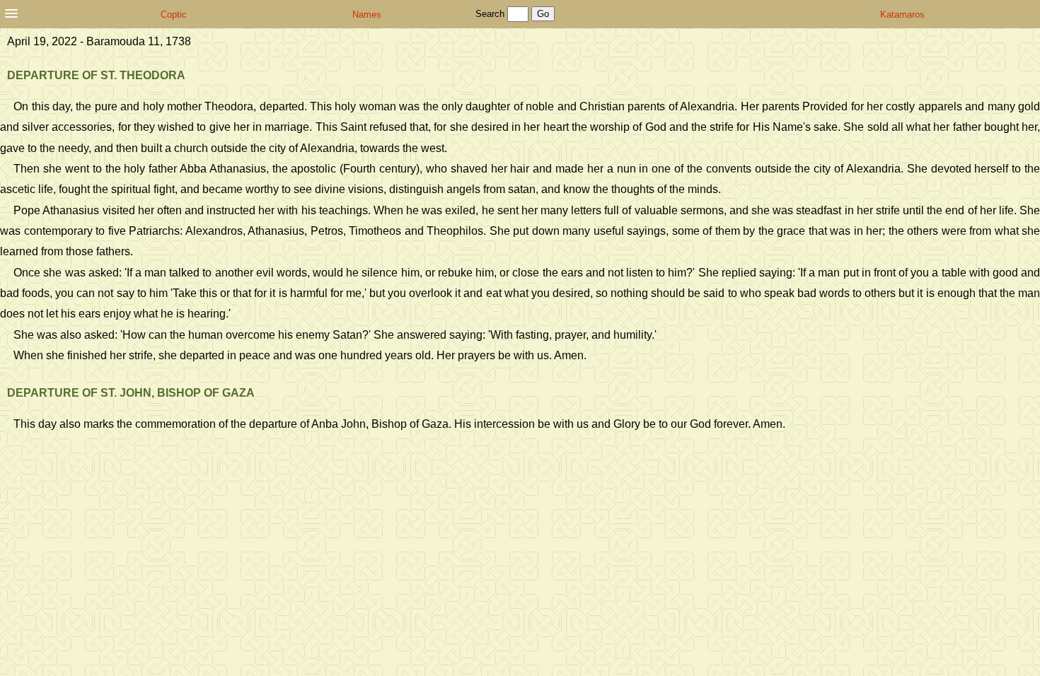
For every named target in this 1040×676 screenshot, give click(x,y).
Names (366, 14)
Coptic (174, 14)
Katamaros (902, 14)
